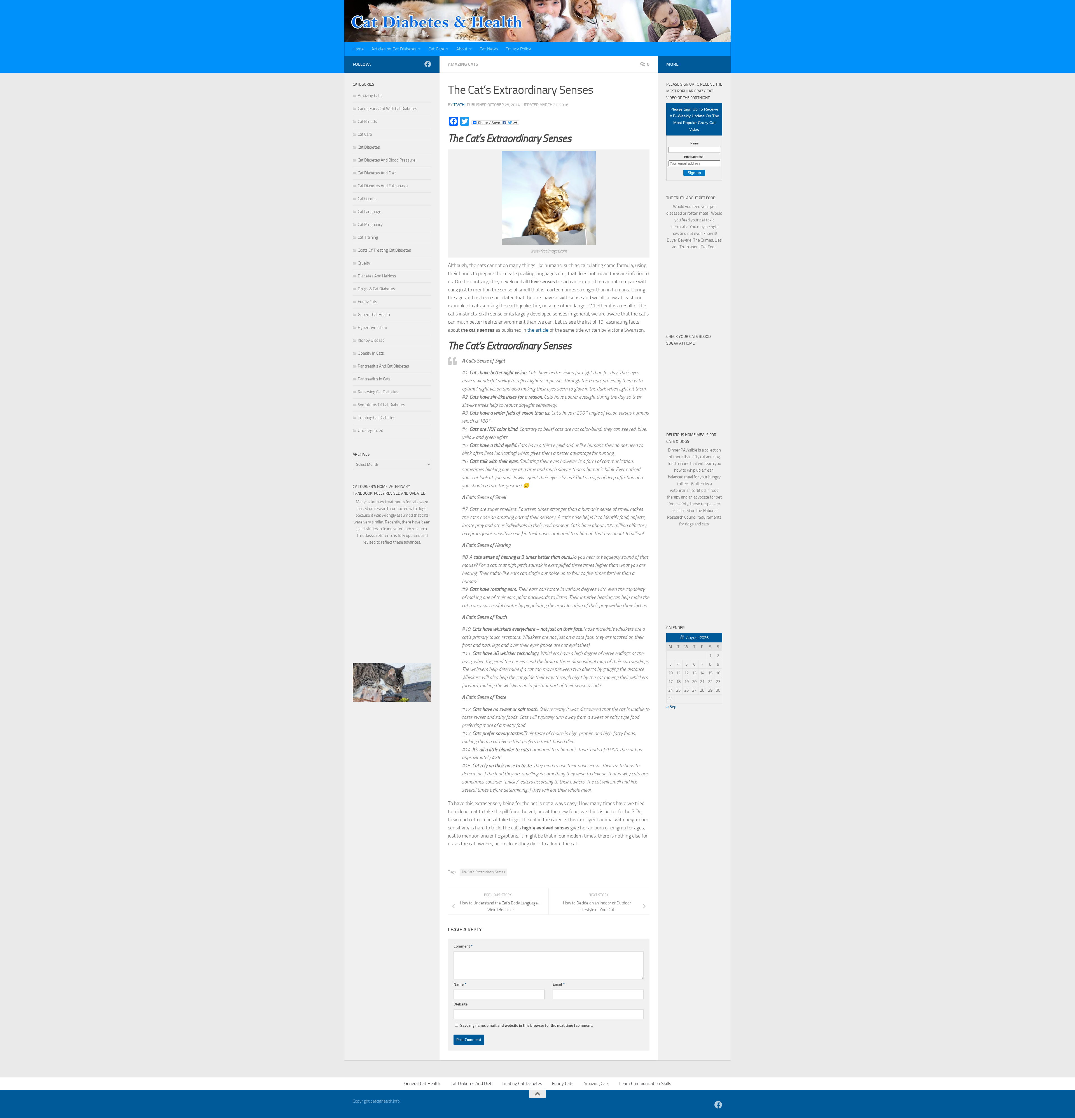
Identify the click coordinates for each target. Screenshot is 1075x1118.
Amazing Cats (463, 64)
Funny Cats (367, 301)
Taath (459, 104)
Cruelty (364, 263)
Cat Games (367, 198)
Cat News (489, 49)
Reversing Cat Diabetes (378, 391)
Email (559, 984)
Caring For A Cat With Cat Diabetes (387, 108)
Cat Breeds (367, 121)
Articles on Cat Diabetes (393, 49)
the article (537, 330)
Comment (463, 946)
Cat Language (369, 211)
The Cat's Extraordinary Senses (483, 872)
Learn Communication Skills (645, 1083)
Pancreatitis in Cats (374, 379)
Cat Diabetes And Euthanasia (383, 185)
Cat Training (368, 237)
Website (461, 1004)
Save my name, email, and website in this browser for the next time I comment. (526, 1025)
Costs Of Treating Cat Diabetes (384, 250)
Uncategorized (370, 430)
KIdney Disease (371, 340)
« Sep (671, 706)
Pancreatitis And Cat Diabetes (383, 366)
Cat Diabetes (369, 147)
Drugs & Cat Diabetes (376, 288)
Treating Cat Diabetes (376, 417)
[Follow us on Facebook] (427, 64)
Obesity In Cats (371, 353)
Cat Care (436, 49)
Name (460, 984)
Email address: (694, 156)
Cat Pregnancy (370, 224)
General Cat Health (374, 314)
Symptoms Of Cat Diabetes (381, 404)
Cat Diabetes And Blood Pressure (386, 160)
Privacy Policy (518, 49)
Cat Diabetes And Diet (377, 173)
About (462, 49)
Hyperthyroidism (372, 327)
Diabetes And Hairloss (377, 276)
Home (358, 49)
